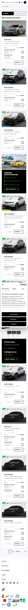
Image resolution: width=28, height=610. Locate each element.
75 (16, 551)
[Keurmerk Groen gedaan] (24, 600)
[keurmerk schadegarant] (9, 604)
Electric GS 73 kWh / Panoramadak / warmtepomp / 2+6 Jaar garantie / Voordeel (13, 217)
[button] (25, 551)
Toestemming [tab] (5, 288)
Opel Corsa (7, 39)
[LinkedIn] (14, 582)
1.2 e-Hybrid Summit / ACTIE (11, 386)
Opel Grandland (9, 214)
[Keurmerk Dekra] (21, 600)
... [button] (14, 551)
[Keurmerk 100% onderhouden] (15, 600)
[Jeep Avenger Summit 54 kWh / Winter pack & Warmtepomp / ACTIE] (14, 245)
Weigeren (14, 324)
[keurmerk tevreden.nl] (4, 604)
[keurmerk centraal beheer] (15, 604)
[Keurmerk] (3, 596)
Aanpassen (13, 319)
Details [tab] (14, 288)
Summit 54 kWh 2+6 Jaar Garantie (13, 522)
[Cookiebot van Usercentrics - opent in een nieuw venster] (20, 285)
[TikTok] (17, 582)
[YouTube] (10, 582)
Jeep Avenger (8, 130)
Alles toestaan (14, 314)
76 (19, 551)
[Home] (9, 2)
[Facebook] (3, 582)
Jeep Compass (8, 87)
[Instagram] (6, 582)
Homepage (6, 6)
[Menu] (25, 2)
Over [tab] (23, 288)
